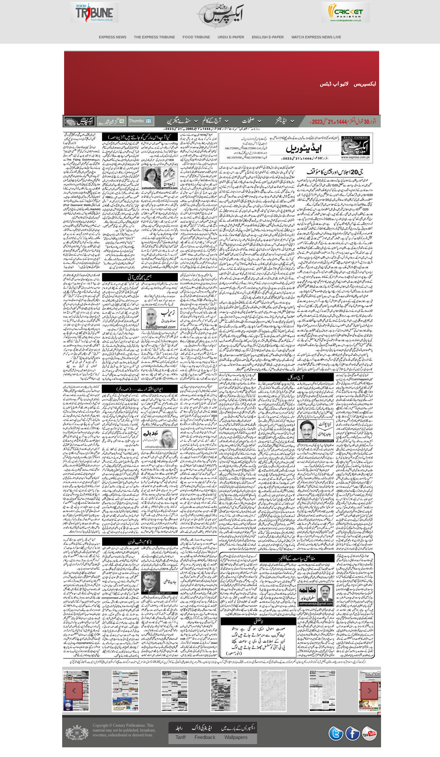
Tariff (181, 737)
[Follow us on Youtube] (369, 733)
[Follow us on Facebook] (352, 733)
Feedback (206, 737)
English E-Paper (268, 37)
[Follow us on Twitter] (336, 733)
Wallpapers (236, 737)
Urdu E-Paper (231, 37)
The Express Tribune (154, 37)
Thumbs (136, 120)
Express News (112, 37)
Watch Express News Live (316, 37)
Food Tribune (196, 37)
